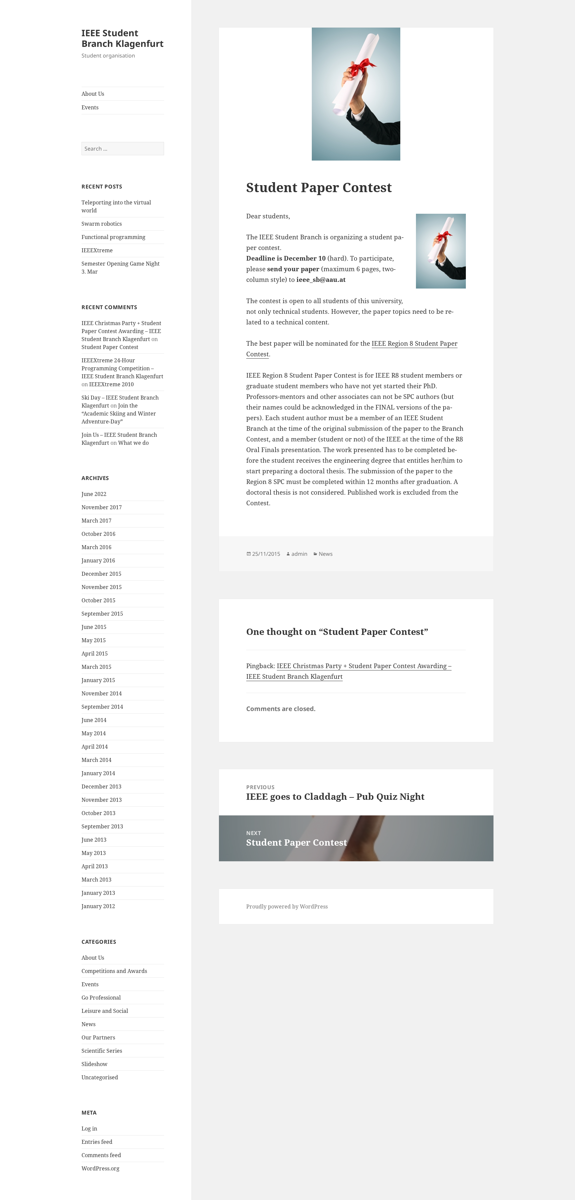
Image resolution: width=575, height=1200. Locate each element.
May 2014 (94, 733)
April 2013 (95, 866)
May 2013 (94, 853)
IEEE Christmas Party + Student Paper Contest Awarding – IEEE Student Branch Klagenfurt (121, 331)
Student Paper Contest (110, 347)
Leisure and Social (105, 1011)
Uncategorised (100, 1077)
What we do (133, 442)
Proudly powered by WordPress (287, 906)
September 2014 (102, 706)
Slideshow (94, 1064)
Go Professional (101, 997)
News (89, 1024)
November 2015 (102, 587)
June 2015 (94, 627)
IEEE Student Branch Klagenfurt (123, 38)
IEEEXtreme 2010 (111, 384)
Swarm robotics (102, 223)
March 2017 (96, 520)
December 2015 (101, 573)
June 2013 (94, 839)
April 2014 (95, 746)
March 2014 (96, 760)
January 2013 (98, 893)
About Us (93, 93)
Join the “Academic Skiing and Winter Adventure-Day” (119, 413)
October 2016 (98, 534)
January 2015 (98, 680)
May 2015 (94, 640)
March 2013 (96, 879)
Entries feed (97, 1141)
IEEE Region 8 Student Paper (415, 343)
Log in (89, 1128)
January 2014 (98, 773)
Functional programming (113, 237)
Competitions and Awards (114, 971)
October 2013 (98, 813)
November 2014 (102, 693)
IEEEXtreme (97, 250)
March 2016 (96, 547)
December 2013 (101, 786)
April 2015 (95, 653)
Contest (257, 354)
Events (90, 107)
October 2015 (98, 600)
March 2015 (96, 666)
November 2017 (102, 507)
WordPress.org (100, 1168)
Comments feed (101, 1155)
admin (299, 553)
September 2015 (102, 613)
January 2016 (98, 560)
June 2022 (94, 494)
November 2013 (102, 799)
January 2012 (98, 906)
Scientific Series (102, 1050)
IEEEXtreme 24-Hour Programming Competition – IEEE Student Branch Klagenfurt (122, 368)
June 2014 (94, 720)
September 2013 (102, 826)
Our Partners (98, 1037)
